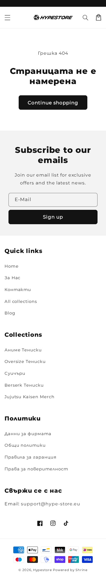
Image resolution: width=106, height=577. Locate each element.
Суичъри (15, 373)
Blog (10, 313)
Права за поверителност (36, 469)
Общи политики (25, 445)
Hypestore (42, 570)
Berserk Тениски (24, 385)
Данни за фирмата (28, 433)
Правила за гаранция (31, 457)
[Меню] (7, 17)
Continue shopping (53, 102)
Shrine (81, 570)
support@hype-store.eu (50, 503)
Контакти (18, 289)
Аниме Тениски (23, 350)
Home (12, 266)
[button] (85, 17)
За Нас (13, 277)
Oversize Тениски (25, 361)
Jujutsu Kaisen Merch (30, 396)
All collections (21, 301)
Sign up (53, 217)
